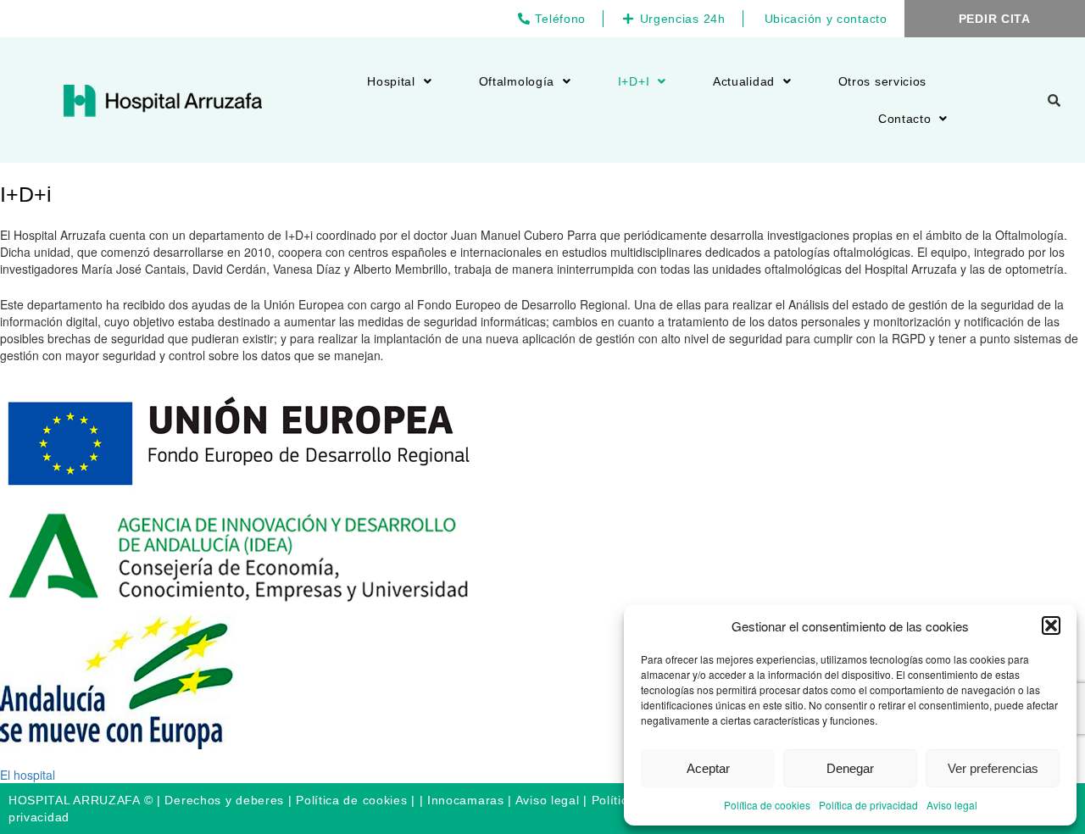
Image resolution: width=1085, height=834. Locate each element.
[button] (1051, 625)
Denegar (850, 768)
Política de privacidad (868, 805)
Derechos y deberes (224, 800)
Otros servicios (882, 81)
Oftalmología (516, 81)
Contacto (905, 118)
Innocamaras (465, 800)
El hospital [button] (27, 774)
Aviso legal (951, 805)
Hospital (391, 81)
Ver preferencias (993, 768)
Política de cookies (767, 805)
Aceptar (708, 768)
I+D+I (634, 81)
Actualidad (744, 81)
